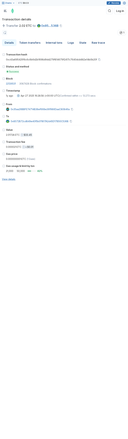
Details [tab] (9, 42)
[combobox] (18, 95)
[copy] (61, 25)
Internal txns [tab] (54, 42)
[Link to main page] (12, 10)
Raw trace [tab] (98, 42)
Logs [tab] (71, 42)
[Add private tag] (4, 32)
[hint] (3, 54)
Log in (120, 11)
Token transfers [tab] (29, 42)
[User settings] (124, 3)
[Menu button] (5, 11)
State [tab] (82, 42)
